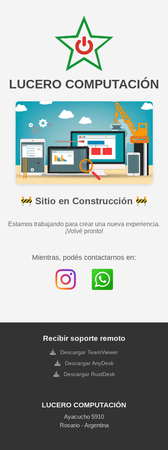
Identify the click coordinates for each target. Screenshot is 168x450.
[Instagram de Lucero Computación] (65, 279)
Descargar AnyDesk (88, 363)
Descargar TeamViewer (88, 352)
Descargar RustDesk (88, 374)
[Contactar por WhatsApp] (102, 279)
